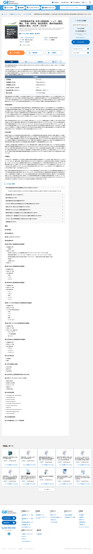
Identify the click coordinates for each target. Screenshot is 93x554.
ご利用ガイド (53, 511)
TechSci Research (29, 37)
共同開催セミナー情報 (70, 517)
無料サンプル (53, 515)
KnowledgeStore (26, 541)
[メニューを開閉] (90, 2)
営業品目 (81, 517)
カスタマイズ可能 (26, 45)
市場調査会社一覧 (26, 524)
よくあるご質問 (54, 522)
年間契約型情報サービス (27, 522)
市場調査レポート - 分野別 (27, 515)
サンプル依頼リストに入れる (11, 465)
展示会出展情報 (68, 515)
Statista (24, 536)
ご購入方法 (53, 519)
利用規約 (20, 548)
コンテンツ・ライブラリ (84, 527)
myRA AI (24, 538)
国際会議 (39, 534)
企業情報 (81, 511)
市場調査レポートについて (15, 14)
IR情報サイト (82, 524)
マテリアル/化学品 (27, 14)
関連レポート (55, 61)
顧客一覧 (81, 519)
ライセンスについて (80, 37)
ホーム (5, 14)
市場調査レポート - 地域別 (27, 519)
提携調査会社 (82, 522)
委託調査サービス (40, 515)
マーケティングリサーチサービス (41, 518)
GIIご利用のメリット (26, 527)
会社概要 (81, 515)
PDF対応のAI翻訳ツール (56, 517)
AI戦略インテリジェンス (27, 534)
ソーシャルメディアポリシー (29, 548)
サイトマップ (4, 548)
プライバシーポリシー (12, 548)
